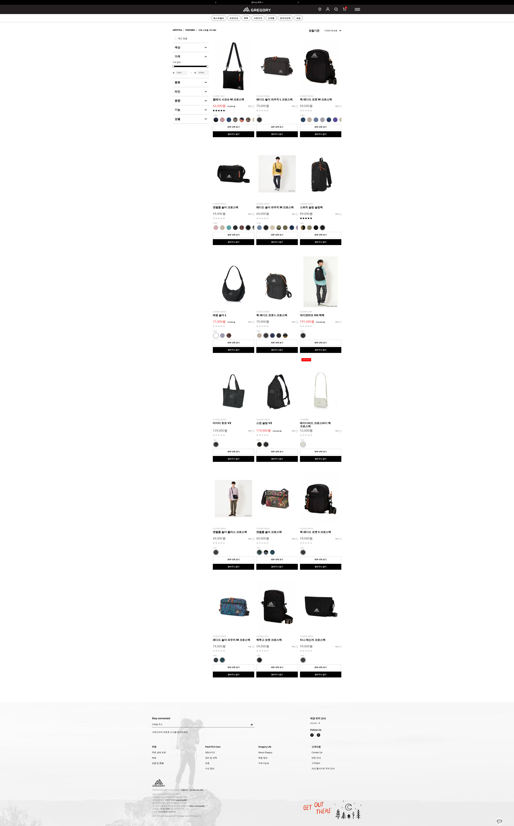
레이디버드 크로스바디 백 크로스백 (315, 424)
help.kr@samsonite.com (167, 812)
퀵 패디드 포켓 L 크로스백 (271, 315)
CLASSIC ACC (219, 96)
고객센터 (316, 763)
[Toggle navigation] (357, 9)
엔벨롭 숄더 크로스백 (225, 207)
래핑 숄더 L (219, 315)
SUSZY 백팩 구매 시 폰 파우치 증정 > (257, 2)
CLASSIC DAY (306, 311)
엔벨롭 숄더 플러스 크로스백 (230, 532)
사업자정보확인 (181, 800)
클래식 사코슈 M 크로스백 (228, 99)
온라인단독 (285, 18)
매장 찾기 (314, 723)
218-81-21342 (170, 800)
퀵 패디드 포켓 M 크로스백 (316, 99)
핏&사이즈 (210, 752)
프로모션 (234, 18)
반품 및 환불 (158, 763)
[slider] (173, 66)
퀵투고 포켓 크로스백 (269, 640)
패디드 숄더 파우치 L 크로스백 (274, 99)
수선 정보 (209, 768)
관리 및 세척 (211, 757)
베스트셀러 (218, 18)
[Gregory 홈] (257, 9)
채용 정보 (262, 757)
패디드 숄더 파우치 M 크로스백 (275, 207)
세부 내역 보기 (233, 127)
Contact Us (317, 752)
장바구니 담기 (233, 134)
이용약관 (184, 790)
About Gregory (265, 752)
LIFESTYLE (177, 30)
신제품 (271, 18)
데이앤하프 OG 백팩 (312, 315)
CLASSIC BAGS (263, 96)
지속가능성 (263, 763)
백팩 (246, 18)
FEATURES (190, 30)
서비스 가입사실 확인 (197, 806)
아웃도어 (258, 18)
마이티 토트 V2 (222, 423)
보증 (207, 763)
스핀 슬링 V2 (264, 423)
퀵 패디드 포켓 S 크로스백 (315, 532)
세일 (298, 18)
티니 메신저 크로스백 (312, 640)
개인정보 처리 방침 (196, 790)
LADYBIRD (304, 419)
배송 (154, 757)
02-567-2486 (165, 809)
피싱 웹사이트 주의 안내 (323, 768)
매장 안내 (316, 757)
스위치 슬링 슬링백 (311, 207)
